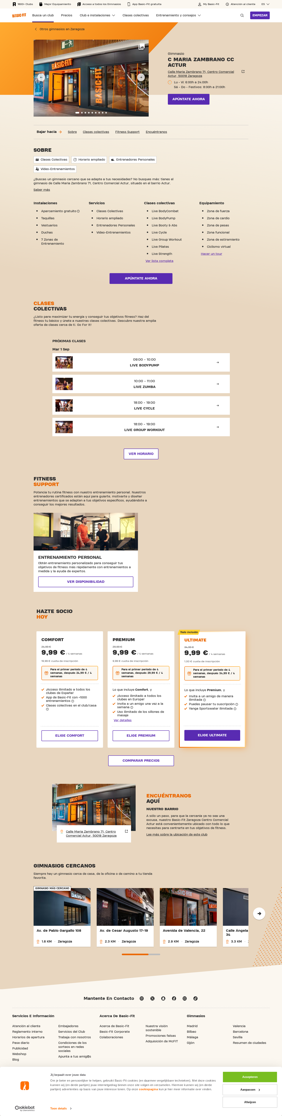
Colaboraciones (111, 1037)
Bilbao (191, 1031)
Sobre (72, 131)
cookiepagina (148, 1089)
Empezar (259, 15)
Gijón (190, 1042)
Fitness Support (127, 131)
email (185, 998)
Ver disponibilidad (85, 582)
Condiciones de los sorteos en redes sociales (72, 1047)
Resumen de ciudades (249, 1042)
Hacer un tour (211, 253)
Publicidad (20, 1048)
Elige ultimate (212, 735)
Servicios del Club (71, 1031)
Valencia (239, 1026)
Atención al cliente (26, 1026)
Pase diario (20, 1042)
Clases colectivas (96, 131)
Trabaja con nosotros (74, 1037)
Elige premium (141, 735)
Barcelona (240, 1031)
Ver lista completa (159, 261)
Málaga (192, 1037)
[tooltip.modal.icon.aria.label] (78, 211)
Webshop (19, 1054)
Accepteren (250, 1076)
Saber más (42, 189)
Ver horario (141, 454)
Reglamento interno (27, 1031)
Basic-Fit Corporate (115, 1031)
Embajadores (68, 1026)
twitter (152, 998)
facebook (174, 998)
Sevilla (237, 1037)
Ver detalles (123, 720)
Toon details (58, 1108)
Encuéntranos (156, 131)
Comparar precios (141, 760)
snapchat (163, 998)
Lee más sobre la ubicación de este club (176, 834)
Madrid (192, 1026)
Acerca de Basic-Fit (114, 1026)
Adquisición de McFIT (162, 1041)
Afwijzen (250, 1102)
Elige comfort (69, 735)
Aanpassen (247, 1089)
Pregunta (241, 15)
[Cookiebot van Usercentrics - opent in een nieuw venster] (25, 1108)
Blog (15, 1059)
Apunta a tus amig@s (74, 1056)
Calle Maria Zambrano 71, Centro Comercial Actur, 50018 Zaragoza (201, 74)
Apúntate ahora (188, 99)
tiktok (195, 998)
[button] (265, 4)
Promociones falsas (161, 1035)
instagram (142, 998)
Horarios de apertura (28, 1037)
